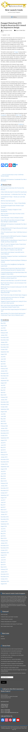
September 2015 (5, 552)
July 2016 (3, 528)
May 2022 (3, 361)
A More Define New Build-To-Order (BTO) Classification (14, 192)
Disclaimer (3, 638)
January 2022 (4, 371)
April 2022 (3, 363)
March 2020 (4, 423)
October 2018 (4, 464)
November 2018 (5, 462)
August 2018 (4, 469)
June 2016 (3, 531)
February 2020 (4, 426)
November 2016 (5, 519)
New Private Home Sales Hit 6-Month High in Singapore (14, 295)
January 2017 (4, 514)
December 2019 (5, 430)
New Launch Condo (14, 10)
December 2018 (5, 459)
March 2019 (4, 452)
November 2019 (5, 433)
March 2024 (4, 330)
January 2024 (4, 335)
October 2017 (4, 493)
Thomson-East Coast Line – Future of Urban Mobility (13, 203)
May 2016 (3, 533)
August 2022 (4, 354)
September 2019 (5, 438)
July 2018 (3, 471)
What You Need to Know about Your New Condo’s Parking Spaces (13, 665)
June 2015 (3, 560)
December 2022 (5, 344)
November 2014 (5, 576)
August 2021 (4, 383)
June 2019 (3, 445)
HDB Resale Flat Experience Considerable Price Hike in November (14, 180)
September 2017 (5, 495)
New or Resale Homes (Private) (7, 626)
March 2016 (4, 538)
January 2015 (4, 571)
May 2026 (3, 323)
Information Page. (21, 601)
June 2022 (3, 359)
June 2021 (3, 387)
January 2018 (4, 485)
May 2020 (3, 418)
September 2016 (5, 524)
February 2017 (4, 512)
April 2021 (3, 392)
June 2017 (3, 502)
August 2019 (4, 440)
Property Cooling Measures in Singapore (8, 621)
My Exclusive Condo (7, 30)
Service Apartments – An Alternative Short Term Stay (13, 194)
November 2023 (5, 340)
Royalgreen (3, 115)
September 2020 (5, 409)
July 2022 (3, 356)
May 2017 (3, 505)
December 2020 (5, 402)
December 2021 (5, 373)
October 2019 (4, 435)
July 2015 (3, 557)
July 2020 (3, 414)
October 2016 (4, 521)
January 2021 (4, 399)
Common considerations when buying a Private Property (11, 624)
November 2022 (5, 347)
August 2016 (4, 526)
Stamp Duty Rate (4, 614)
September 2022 (5, 352)
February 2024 (4, 332)
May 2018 (3, 476)
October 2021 (4, 378)
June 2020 (3, 416)
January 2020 (4, 428)
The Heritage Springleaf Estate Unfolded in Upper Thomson (12, 661)
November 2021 (5, 375)
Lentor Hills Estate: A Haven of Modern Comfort (12, 217)
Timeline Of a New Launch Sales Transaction (9, 616)
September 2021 (5, 380)
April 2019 (3, 450)
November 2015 (5, 548)
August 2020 (4, 411)
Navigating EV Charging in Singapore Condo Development (12, 663)
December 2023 (5, 337)
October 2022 (4, 349)
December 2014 (5, 574)
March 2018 (4, 481)
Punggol (16, 52)
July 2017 (3, 500)
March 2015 (4, 567)
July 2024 (3, 328)
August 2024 (4, 325)
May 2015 (3, 562)
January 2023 (4, 342)
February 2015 (4, 569)
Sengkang (20, 124)
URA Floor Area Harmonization (8, 200)
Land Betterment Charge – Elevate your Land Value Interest (12, 655)
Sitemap (2, 636)
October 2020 (4, 407)
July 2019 (3, 442)
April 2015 (3, 564)
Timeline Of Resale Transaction (7, 619)
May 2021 (3, 390)
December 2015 (5, 545)
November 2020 (5, 404)
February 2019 (4, 454)
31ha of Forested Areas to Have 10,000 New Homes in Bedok (12, 175)
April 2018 (3, 478)
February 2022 (4, 368)
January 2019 (4, 457)
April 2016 (3, 536)
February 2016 (4, 540)
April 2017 (3, 507)
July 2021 (3, 385)
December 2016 (5, 516)
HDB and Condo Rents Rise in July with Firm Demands (13, 280)
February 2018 (4, 483)
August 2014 (4, 583)
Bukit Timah (18, 115)
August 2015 (4, 555)
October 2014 (4, 579)
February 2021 (4, 397)
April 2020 (3, 421)
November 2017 (5, 490)
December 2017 (5, 488)
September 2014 (5, 581)
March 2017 (4, 509)
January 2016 (4, 543)
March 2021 (4, 395)
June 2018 (3, 473)
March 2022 (4, 366)
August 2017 (4, 497)
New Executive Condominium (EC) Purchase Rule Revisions (12, 648)
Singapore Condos (20, 596)
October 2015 (4, 550)
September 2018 (5, 466)
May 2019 (3, 447)
